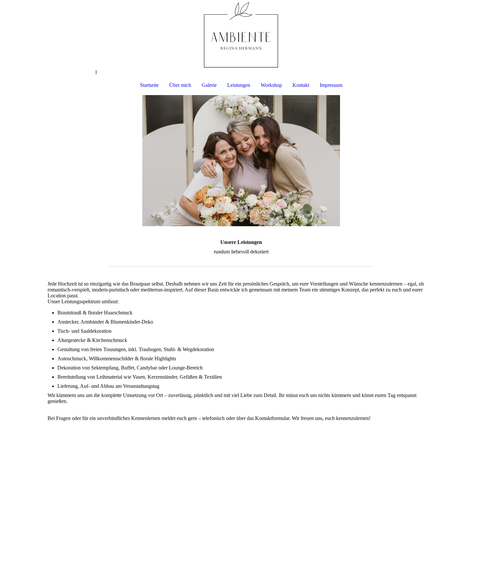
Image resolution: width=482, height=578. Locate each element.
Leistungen (238, 85)
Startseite (149, 85)
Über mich (180, 85)
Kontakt (300, 85)
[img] (241, 35)
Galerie (209, 85)
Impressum (331, 85)
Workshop (271, 85)
